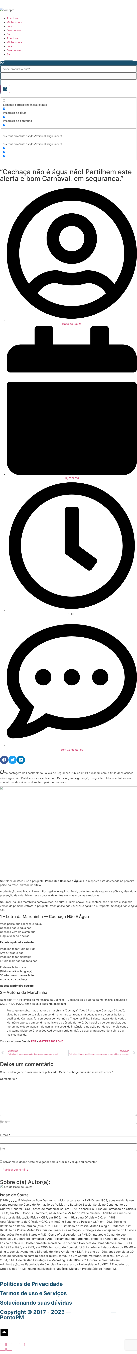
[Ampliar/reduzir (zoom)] (3, 1344)
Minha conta (14, 22)
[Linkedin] (21, 760)
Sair (9, 34)
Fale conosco (15, 30)
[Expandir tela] (9, 1344)
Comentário (8, 1078)
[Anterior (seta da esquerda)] (3, 1349)
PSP (33, 1041)
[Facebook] (4, 760)
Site (2, 1148)
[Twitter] (12, 760)
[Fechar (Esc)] (22, 1344)
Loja (9, 26)
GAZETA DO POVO (51, 1041)
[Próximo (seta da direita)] (9, 1349)
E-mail (5, 1135)
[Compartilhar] (15, 1344)
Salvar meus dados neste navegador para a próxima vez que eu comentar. (50, 1162)
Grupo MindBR (91, 1312)
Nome (5, 1121)
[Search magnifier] (5, 89)
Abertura (12, 18)
